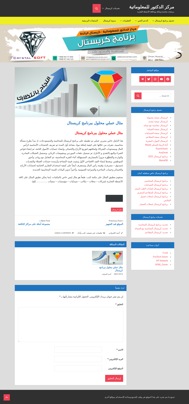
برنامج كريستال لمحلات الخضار (153, 204)
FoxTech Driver (160, 257)
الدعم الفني (143, 20)
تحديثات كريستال (112, 8)
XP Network (162, 261)
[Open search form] (97, 8)
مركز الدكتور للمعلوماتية (151, 6)
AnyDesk (163, 152)
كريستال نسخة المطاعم (157, 137)
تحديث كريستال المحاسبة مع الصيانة (151, 228)
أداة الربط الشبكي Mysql (156, 145)
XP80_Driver (161, 264)
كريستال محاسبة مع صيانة (156, 125)
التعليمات (127, 20)
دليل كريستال (117, 209)
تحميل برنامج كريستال (164, 20)
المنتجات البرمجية (90, 20)
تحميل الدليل (114, 198)
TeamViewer (162, 149)
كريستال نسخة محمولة (157, 117)
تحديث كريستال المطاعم (156, 232)
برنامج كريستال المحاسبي (156, 181)
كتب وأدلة (81, 232)
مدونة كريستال (109, 20)
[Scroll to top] (7, 397)
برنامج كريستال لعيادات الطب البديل (151, 188)
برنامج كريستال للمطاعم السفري (152, 192)
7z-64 (165, 253)
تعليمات (99, 232)
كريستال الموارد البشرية (157, 141)
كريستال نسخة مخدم (158, 121)
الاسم (119, 349)
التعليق (119, 304)
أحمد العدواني (114, 232)
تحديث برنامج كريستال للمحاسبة (153, 224)
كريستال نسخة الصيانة (157, 129)
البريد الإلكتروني (115, 359)
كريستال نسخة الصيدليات (156, 133)
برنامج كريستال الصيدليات (156, 185)
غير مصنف (90, 232)
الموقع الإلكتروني (115, 368)
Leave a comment (63, 232)
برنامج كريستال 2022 (158, 156)
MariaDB (163, 160)
